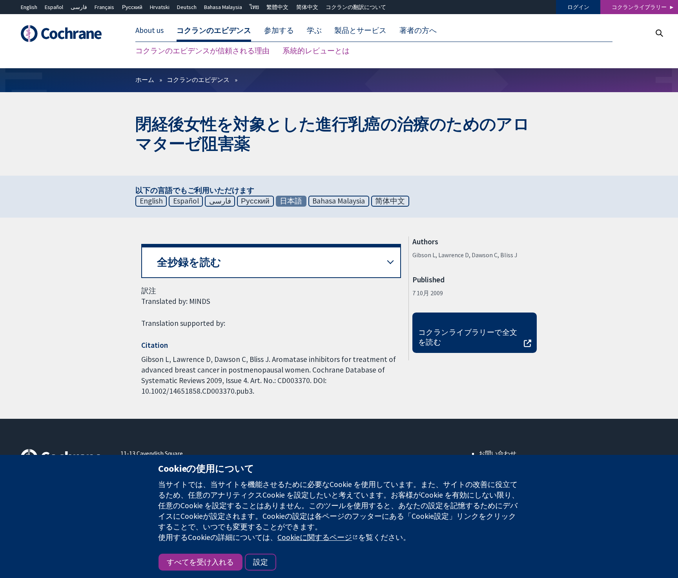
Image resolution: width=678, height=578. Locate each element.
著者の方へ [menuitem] (418, 30)
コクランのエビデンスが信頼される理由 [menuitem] (202, 51)
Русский (132, 7)
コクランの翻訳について (356, 7)
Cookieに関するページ (314, 537)
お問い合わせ (497, 453)
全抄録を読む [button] (189, 262)
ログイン (578, 7)
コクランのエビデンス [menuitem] (214, 30)
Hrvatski (160, 7)
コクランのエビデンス (198, 80)
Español (54, 7)
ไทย (254, 7)
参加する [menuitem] (279, 30)
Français (104, 7)
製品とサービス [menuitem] (360, 30)
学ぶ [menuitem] (314, 30)
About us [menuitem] (149, 30)
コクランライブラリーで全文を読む (468, 337)
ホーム (144, 80)
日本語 (291, 200)
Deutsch (187, 7)
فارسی (79, 7)
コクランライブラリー (639, 7)
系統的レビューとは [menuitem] (316, 51)
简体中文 (307, 7)
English (29, 7)
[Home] (65, 33)
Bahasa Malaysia (223, 7)
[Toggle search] (659, 33)
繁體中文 (277, 7)
